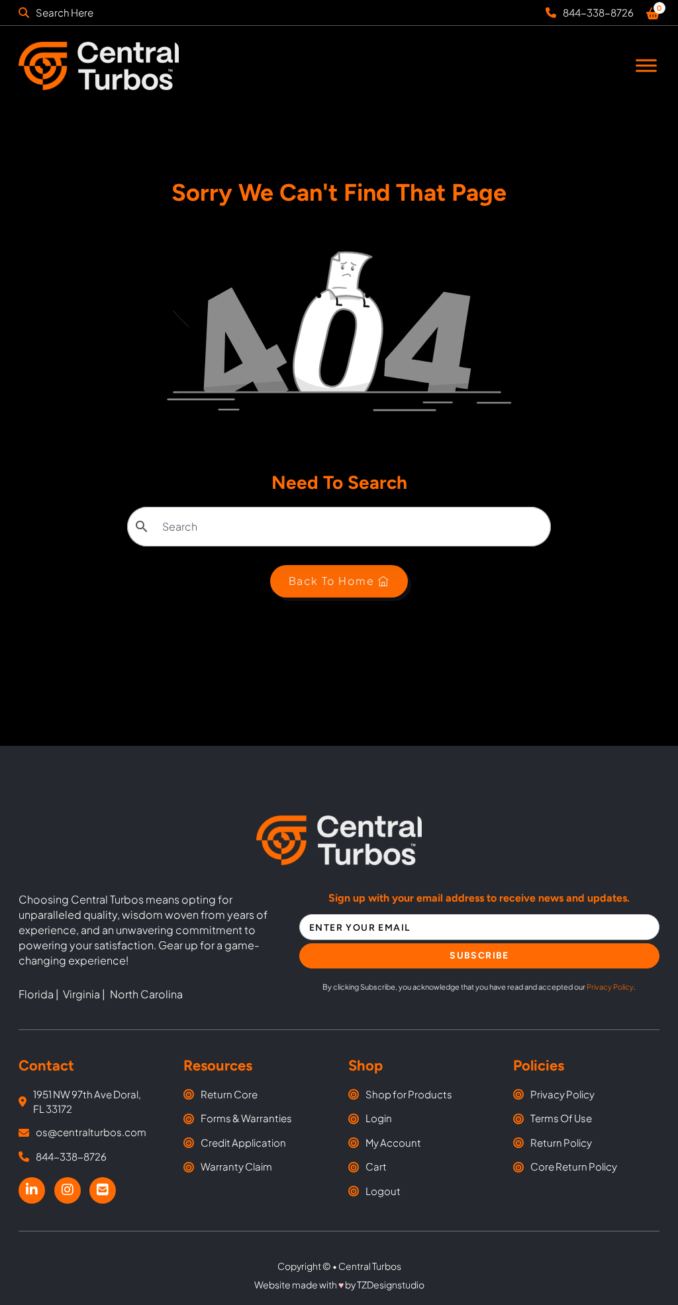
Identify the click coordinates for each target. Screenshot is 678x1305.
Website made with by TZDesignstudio (339, 1284)
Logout (383, 1190)
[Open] (646, 66)
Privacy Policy (610, 986)
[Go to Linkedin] (32, 1190)
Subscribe (479, 955)
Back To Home (332, 580)
